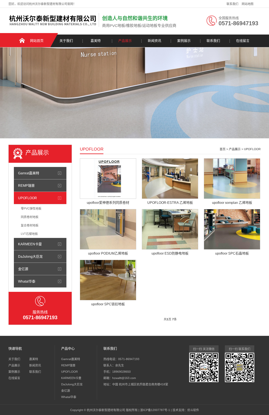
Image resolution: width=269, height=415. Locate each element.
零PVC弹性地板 (31, 208)
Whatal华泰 (26, 281)
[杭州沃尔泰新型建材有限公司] (52, 26)
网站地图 (247, 3)
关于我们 (66, 41)
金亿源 (23, 269)
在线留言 (242, 41)
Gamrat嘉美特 (28, 173)
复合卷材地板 (29, 225)
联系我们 (232, 3)
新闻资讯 (154, 41)
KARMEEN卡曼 (30, 244)
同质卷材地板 (29, 217)
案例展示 (184, 41)
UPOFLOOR (27, 198)
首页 (222, 149)
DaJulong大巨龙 (30, 256)
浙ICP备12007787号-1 (155, 410)
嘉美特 (96, 41)
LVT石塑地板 (29, 233)
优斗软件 (193, 410)
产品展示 (125, 41)
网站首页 (37, 41)
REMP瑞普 (26, 185)
